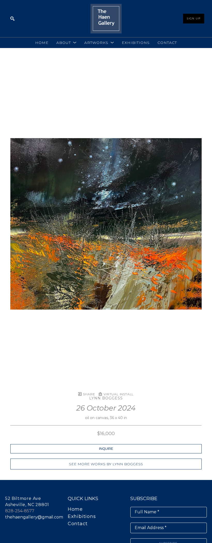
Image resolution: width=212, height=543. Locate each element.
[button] (66, 42)
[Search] (12, 19)
